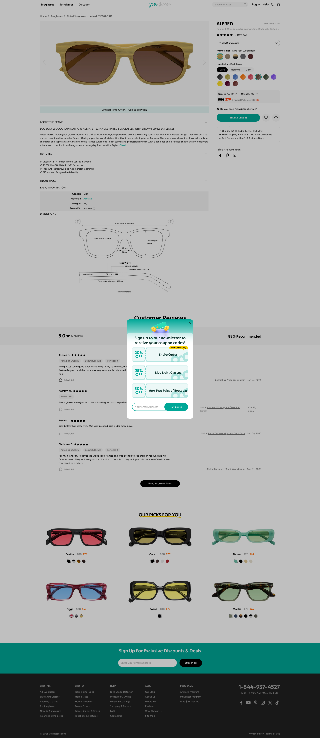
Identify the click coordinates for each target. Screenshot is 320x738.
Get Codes (176, 406)
